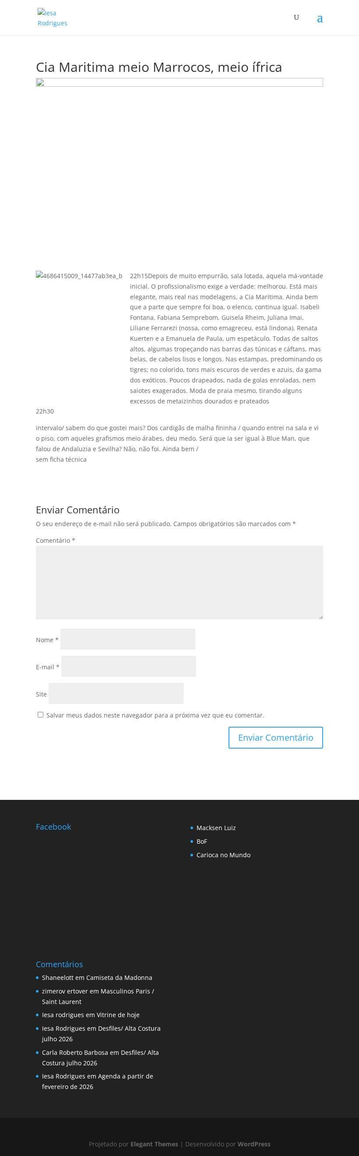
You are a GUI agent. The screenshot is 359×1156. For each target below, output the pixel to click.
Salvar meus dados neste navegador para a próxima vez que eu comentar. (155, 715)
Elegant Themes (154, 1144)
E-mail (48, 667)
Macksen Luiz (216, 828)
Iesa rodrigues (63, 1015)
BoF (202, 841)
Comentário (55, 540)
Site (41, 694)
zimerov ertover (65, 991)
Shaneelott (58, 977)
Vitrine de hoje (118, 1015)
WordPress (254, 1144)
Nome (47, 640)
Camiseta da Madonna (119, 977)
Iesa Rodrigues (63, 1028)
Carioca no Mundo (223, 855)
